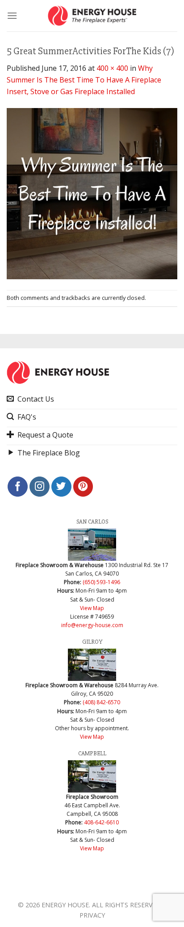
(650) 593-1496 (101, 582)
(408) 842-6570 (101, 702)
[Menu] (12, 15)
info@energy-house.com (92, 625)
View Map (92, 608)
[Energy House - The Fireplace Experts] (92, 15)
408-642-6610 (101, 822)
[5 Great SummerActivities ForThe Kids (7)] (92, 193)
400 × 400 (112, 68)
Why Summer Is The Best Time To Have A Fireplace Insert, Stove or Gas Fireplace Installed (84, 79)
